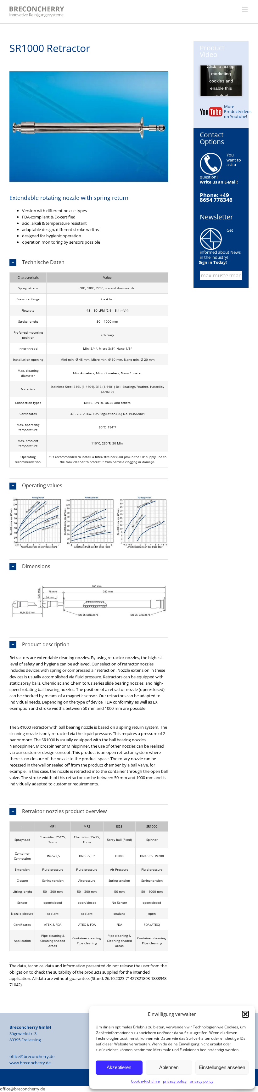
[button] (245, 1014)
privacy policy (175, 1081)
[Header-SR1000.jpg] (88, 73)
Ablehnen (168, 1067)
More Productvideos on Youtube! (237, 111)
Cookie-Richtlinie (145, 1081)
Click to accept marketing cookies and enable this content (221, 81)
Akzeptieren (119, 1067)
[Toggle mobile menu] (245, 9)
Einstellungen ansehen (222, 1067)
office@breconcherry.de (31, 1056)
